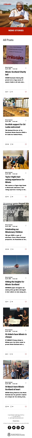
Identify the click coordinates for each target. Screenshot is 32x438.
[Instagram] (18, 427)
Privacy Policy (16, 420)
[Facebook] (9, 427)
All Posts (8, 40)
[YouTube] (22, 427)
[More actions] (26, 68)
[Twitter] (14, 427)
